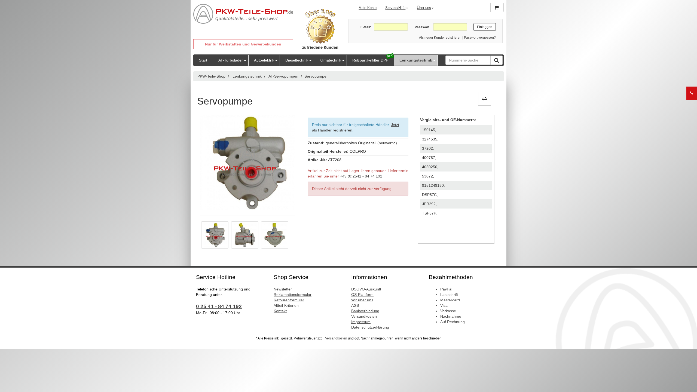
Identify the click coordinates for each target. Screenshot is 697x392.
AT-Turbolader (230, 60)
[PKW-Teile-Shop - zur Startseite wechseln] (243, 14)
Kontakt (280, 311)
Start (203, 60)
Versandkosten (364, 316)
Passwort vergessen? (480, 37)
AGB (355, 305)
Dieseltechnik (296, 60)
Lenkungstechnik (415, 60)
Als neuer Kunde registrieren (440, 37)
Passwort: (422, 27)
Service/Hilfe (395, 8)
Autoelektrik (264, 60)
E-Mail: (365, 27)
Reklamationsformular (292, 294)
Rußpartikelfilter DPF (370, 60)
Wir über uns (362, 300)
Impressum (361, 322)
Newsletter (283, 289)
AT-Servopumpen (283, 76)
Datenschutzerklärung (370, 327)
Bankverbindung (365, 311)
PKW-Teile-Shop (211, 76)
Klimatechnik (330, 60)
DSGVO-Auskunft (366, 289)
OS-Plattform (362, 294)
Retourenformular (289, 300)
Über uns (424, 8)
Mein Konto (368, 8)
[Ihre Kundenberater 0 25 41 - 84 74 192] (691, 93)
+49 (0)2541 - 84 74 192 (361, 176)
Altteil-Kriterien (286, 305)
